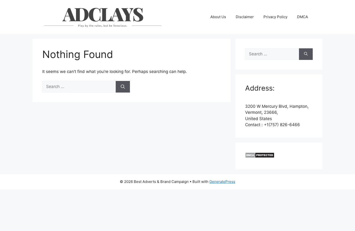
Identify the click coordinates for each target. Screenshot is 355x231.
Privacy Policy (275, 16)
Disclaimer (245, 16)
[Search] (123, 87)
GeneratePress (222, 181)
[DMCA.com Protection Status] (259, 156)
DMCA (302, 16)
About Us (218, 16)
